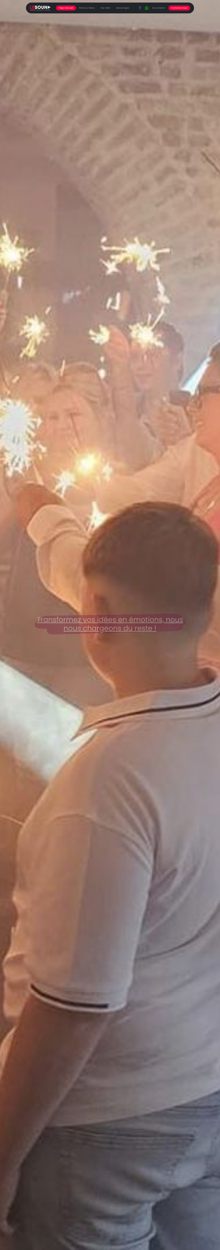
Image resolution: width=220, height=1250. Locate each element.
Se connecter (158, 8)
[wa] (146, 8)
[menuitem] (66, 7)
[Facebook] (140, 8)
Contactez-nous (179, 8)
